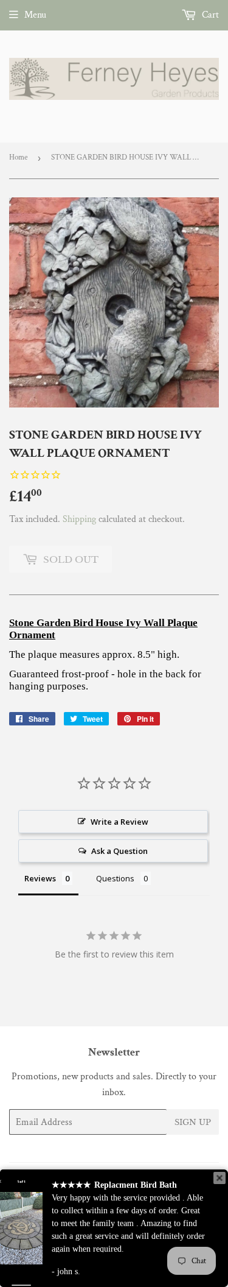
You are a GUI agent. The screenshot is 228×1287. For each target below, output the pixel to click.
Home (18, 157)
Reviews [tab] (40, 878)
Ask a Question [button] (119, 850)
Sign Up (192, 1122)
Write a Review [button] (119, 821)
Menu (35, 15)
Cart (209, 15)
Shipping (79, 519)
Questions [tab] (115, 878)
